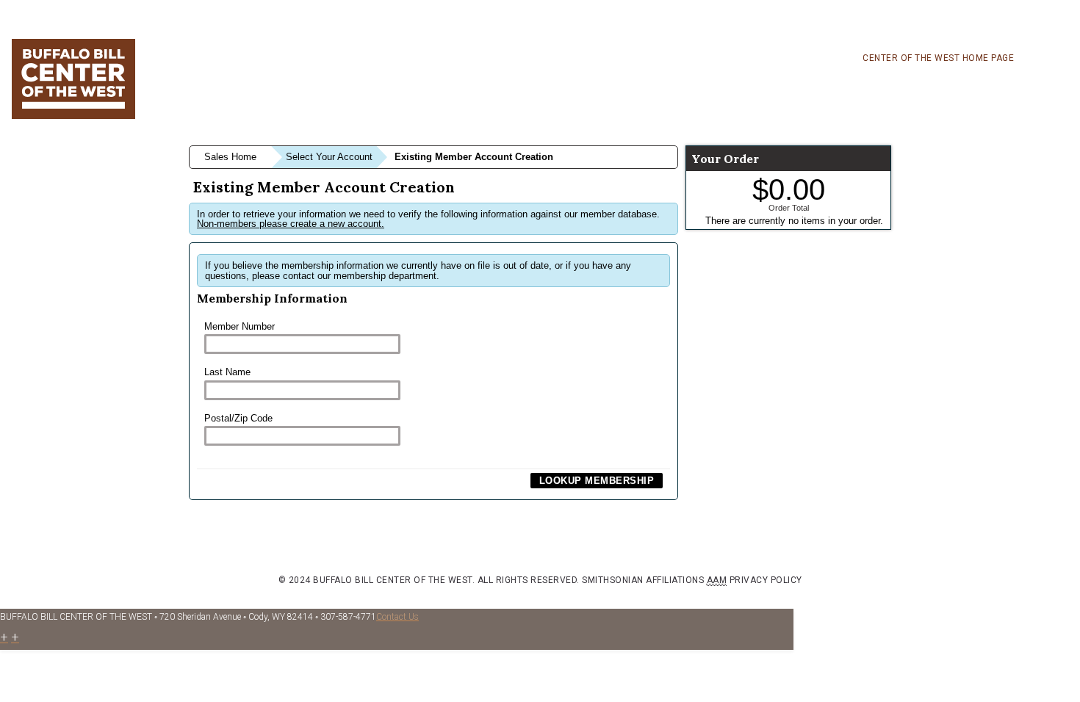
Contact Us (397, 617)
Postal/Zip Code (238, 418)
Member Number (239, 326)
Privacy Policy (766, 580)
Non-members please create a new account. (290, 223)
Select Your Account (329, 156)
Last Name (227, 371)
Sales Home (230, 156)
